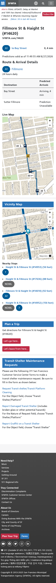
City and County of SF (12, 522)
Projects (5, 471)
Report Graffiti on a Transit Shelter (21, 423)
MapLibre (44, 255)
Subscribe (48, 14)
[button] (36, 3)
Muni (4, 464)
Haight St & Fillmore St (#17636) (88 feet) (29, 278)
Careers (5, 515)
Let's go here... (11, 341)
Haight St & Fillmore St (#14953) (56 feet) (29, 267)
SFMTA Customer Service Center (17, 495)
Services (5, 467)
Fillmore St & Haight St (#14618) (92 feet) (29, 290)
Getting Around (9, 475)
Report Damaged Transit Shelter (19, 406)
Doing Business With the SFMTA (17, 518)
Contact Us (7, 502)
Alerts (4, 9)
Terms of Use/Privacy (11, 525)
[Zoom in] (50, 212)
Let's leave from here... (16, 348)
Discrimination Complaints (14, 491)
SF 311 (5, 478)
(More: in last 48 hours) (23, 19)
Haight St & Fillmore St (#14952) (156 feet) (30, 302)
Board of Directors (10, 511)
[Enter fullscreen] (50, 227)
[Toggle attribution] (50, 256)
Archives (5, 529)
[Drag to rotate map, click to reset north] (50, 221)
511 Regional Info (10, 482)
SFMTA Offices (8, 498)
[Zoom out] (50, 217)
